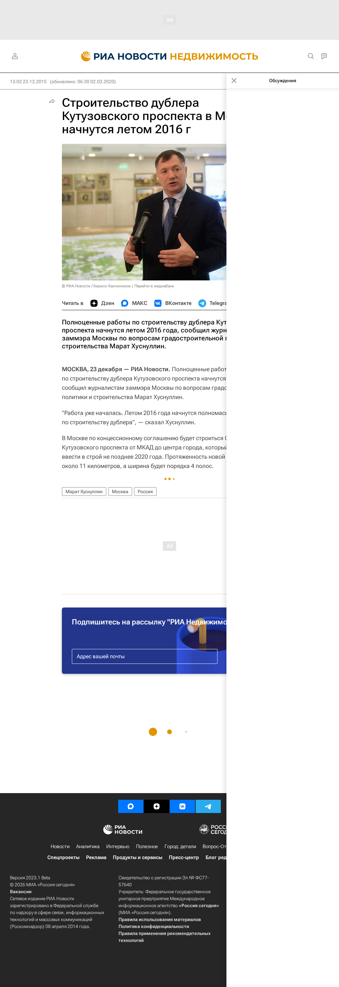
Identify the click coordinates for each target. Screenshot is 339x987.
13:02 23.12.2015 (28, 81)
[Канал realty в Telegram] (208, 806)
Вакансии (20, 891)
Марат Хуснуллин (84, 491)
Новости (60, 846)
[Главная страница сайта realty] (169, 56)
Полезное (147, 846)
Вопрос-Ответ (218, 846)
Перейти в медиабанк (154, 286)
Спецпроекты (63, 857)
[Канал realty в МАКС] (130, 806)
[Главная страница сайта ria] (120, 56)
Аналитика (88, 846)
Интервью (117, 846)
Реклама (96, 857)
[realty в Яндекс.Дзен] (156, 806)
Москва (120, 491)
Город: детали (180, 846)
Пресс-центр (184, 857)
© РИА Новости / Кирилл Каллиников (96, 286)
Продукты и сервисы (137, 857)
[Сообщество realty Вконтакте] (182, 806)
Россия (145, 491)
